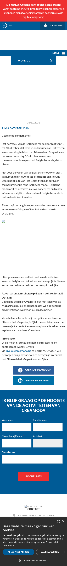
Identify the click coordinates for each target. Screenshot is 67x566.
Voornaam (7, 420)
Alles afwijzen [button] (50, 551)
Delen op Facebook (38, 370)
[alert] (33, 541)
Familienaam (40, 420)
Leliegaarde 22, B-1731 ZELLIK (36, 515)
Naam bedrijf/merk (13, 436)
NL (4, 25)
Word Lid (24, 60)
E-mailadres (9, 452)
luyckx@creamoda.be (18, 350)
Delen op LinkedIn (37, 380)
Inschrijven (34, 476)
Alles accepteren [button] (18, 551)
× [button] (63, 521)
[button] (33, 560)
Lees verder (9, 545)
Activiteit (38, 436)
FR (10, 25)
